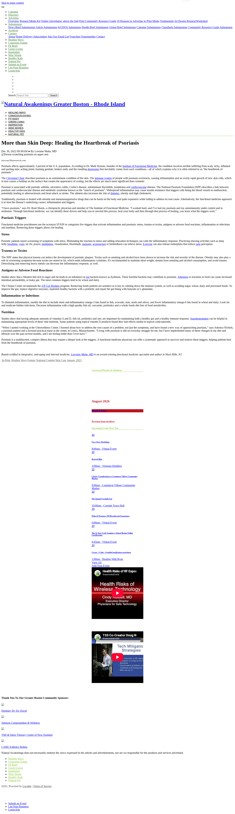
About (11, 36)
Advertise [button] (13, 18)
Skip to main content (12, 2)
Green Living (15, 49)
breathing (12, 244)
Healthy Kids (15, 58)
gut (87, 276)
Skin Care (60, 360)
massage (86, 244)
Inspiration (14, 52)
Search (12, 95)
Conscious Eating (17, 42)
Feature (31, 360)
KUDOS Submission (69, 27)
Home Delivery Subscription (31, 36)
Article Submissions (46, 27)
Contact (100, 36)
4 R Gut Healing (50, 285)
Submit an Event (17, 64)
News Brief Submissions (21, 27)
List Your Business (18, 67)
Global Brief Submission (122, 27)
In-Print (6, 360)
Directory (13, 14)
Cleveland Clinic (15, 178)
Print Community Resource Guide (97, 21)
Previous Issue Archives (103, 421)
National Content (45, 360)
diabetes (114, 193)
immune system (103, 178)
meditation (47, 244)
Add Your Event (100, 565)
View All (97, 562)
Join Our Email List (58, 36)
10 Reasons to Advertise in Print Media (138, 21)
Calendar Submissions (149, 27)
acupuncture (99, 244)
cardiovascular (139, 187)
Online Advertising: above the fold (59, 21)
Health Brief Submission (95, 27)
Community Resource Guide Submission (210, 27)
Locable (27, 786)
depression (93, 169)
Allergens (183, 276)
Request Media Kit (30, 21)
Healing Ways (16, 39)
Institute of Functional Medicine (139, 166)
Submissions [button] (15, 24)
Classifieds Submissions (174, 27)
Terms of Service (42, 786)
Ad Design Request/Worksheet (191, 21)
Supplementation (199, 318)
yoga (21, 244)
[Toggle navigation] (2, 6)
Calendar (13, 11)
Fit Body (13, 45)
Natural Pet (14, 61)
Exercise (147, 244)
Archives (13, 30)
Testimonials (167, 21)
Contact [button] (12, 33)
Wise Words (14, 55)
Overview (13, 21)
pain (198, 244)
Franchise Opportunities (83, 36)
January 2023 (74, 360)
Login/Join (14, 70)
